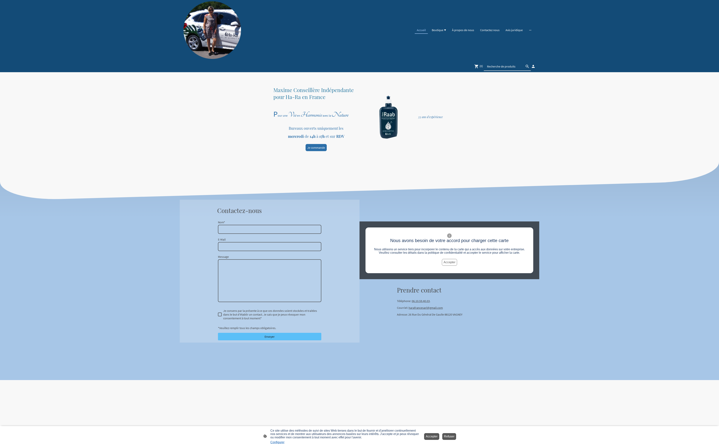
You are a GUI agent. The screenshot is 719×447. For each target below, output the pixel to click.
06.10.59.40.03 (421, 301)
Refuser (449, 436)
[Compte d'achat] (533, 66)
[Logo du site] (212, 30)
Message (223, 257)
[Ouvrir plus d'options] (530, 30)
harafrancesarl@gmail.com (426, 308)
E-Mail (222, 239)
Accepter (449, 262)
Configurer (277, 442)
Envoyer (270, 336)
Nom (221, 222)
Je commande (316, 147)
